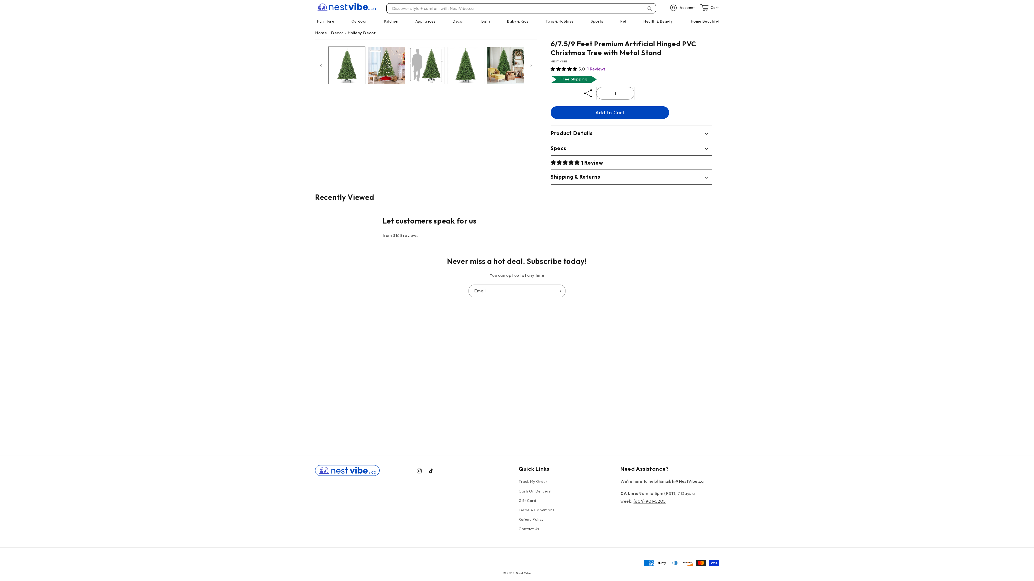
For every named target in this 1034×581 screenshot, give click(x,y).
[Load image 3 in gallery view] (426, 65)
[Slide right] (531, 65)
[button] (564, 69)
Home (321, 32)
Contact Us (529, 528)
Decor (337, 32)
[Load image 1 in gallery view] (346, 65)
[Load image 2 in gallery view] (386, 65)
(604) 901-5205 (650, 501)
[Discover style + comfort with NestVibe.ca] (650, 9)
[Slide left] (321, 65)
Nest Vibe (523, 573)
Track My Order (533, 481)
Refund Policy (531, 519)
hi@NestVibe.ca (688, 481)
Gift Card (527, 500)
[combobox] (521, 8)
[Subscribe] (559, 291)
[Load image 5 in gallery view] (505, 65)
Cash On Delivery (535, 491)
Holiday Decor (362, 32)
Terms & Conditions (537, 510)
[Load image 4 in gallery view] (465, 65)
